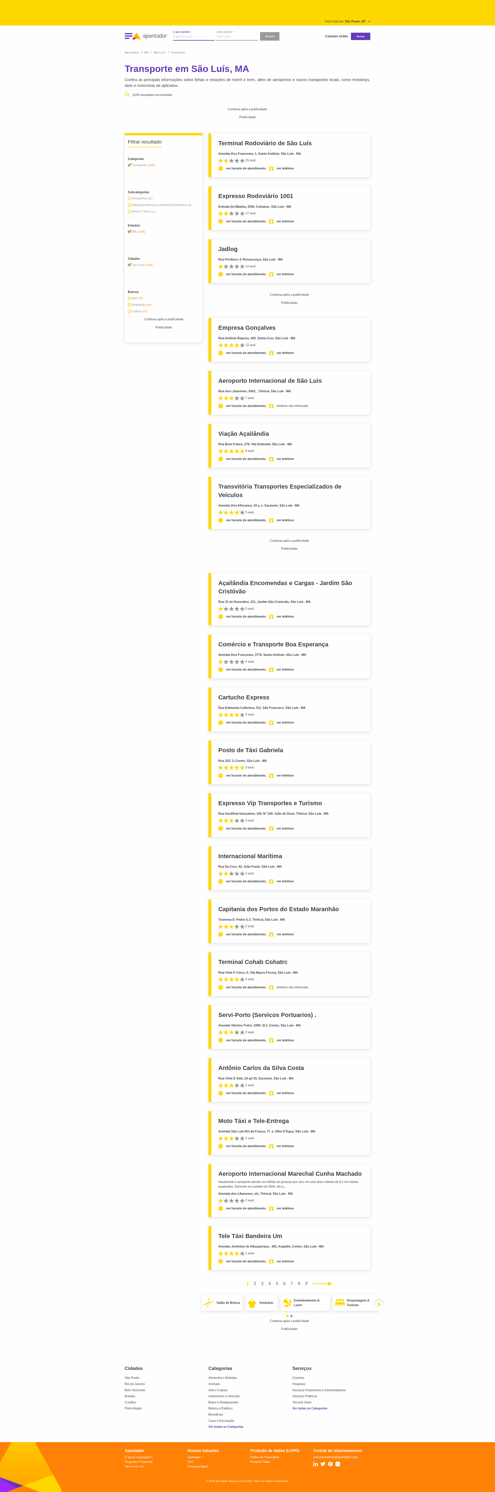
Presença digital (198, 1466)
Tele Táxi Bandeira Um (250, 1236)
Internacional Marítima (250, 856)
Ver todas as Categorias (225, 1426)
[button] (287, 1316)
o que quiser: (182, 31)
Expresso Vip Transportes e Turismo (270, 803)
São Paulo (132, 1377)
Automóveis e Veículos (224, 1396)
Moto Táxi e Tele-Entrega (253, 1121)
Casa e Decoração (221, 1420)
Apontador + (195, 1457)
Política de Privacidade (264, 1457)
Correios (298, 1377)
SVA (190, 1461)
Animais (214, 1384)
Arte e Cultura (217, 1390)
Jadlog (228, 249)
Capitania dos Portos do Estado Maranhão (278, 909)
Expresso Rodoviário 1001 (255, 196)
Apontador (132, 52)
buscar (269, 36)
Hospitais (298, 1384)
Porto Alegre (133, 1408)
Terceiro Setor (302, 1402)
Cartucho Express (243, 697)
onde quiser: (225, 31)
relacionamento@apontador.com (335, 1457)
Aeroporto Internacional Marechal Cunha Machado (290, 1173)
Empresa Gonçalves (247, 327)
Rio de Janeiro (135, 1384)
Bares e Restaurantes (223, 1402)
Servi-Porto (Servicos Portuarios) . (267, 1015)
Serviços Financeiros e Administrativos (319, 1390)
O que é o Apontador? (138, 1457)
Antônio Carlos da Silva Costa (261, 1068)
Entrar (361, 36)
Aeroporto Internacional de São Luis (270, 380)
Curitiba (130, 1402)
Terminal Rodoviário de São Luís (265, 143)
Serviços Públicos (304, 1396)
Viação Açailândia (243, 433)
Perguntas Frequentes (139, 1461)
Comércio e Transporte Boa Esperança (273, 644)
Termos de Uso (134, 1466)
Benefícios (215, 1414)
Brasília (130, 1396)
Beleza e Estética (220, 1408)
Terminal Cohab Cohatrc (253, 962)
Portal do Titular (260, 1461)
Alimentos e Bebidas (222, 1377)
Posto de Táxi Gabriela (250, 750)
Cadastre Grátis (336, 36)
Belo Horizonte (135, 1390)
